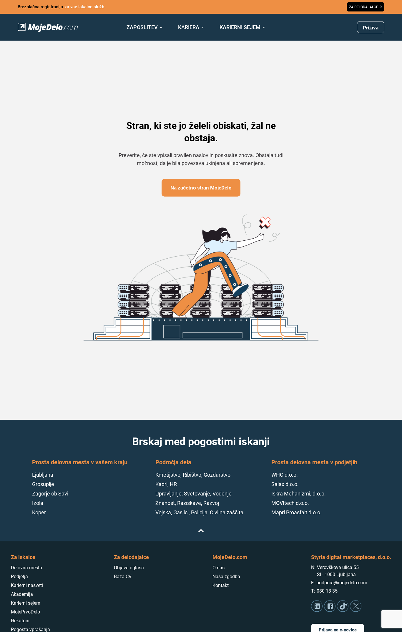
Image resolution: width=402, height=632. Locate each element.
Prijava (370, 28)
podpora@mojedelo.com (341, 583)
